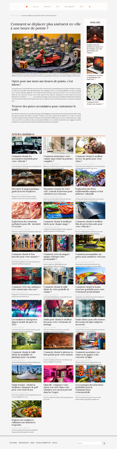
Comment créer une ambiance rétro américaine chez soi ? (26, 288)
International (47, 6)
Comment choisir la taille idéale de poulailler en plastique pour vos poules (24, 354)
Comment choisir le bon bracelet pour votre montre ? (25, 255)
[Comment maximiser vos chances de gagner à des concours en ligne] (90, 341)
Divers (81, 6)
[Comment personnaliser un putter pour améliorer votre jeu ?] (90, 243)
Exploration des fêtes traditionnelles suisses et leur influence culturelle (89, 191)
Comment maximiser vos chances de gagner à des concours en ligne (87, 354)
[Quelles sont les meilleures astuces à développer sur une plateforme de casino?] (95, 34)
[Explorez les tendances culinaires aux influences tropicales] (27, 409)
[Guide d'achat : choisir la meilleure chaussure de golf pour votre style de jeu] (27, 373)
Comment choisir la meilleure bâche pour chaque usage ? (58, 222)
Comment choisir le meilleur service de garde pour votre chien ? (89, 159)
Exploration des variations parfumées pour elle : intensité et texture (26, 224)
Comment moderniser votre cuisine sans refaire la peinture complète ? (58, 159)
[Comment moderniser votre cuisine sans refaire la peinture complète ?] (58, 145)
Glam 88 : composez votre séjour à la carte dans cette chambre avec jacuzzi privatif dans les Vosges (58, 389)
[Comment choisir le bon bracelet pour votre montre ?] (27, 243)
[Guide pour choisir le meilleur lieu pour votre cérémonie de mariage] (58, 308)
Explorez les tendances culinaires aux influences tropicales (23, 422)
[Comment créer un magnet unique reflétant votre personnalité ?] (58, 243)
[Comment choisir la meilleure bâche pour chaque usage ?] (58, 210)
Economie (35, 6)
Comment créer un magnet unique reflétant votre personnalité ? (57, 257)
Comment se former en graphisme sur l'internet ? (95, 77)
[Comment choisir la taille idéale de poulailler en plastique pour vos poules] (27, 341)
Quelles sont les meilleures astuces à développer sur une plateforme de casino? (95, 49)
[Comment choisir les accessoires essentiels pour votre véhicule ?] (27, 145)
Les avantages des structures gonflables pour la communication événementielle (89, 389)
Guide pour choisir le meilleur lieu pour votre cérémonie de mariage (58, 322)
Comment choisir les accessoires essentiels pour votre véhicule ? (25, 159)
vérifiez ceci (30, 97)
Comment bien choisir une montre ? (95, 103)
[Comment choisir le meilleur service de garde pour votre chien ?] (90, 145)
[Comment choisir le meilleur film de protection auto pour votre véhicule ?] (90, 210)
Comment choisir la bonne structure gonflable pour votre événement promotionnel (89, 289)
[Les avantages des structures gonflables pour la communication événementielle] (90, 373)
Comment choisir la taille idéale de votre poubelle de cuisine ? (56, 289)
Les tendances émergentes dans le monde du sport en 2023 (24, 322)
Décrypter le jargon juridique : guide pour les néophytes (26, 190)
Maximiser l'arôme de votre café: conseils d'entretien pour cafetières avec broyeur (58, 191)
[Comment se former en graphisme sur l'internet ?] (95, 65)
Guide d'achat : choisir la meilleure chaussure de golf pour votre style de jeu (25, 387)
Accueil (12, 15)
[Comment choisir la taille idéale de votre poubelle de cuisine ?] (58, 275)
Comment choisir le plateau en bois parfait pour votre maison (58, 353)
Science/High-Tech (69, 6)
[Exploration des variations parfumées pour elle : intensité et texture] (27, 210)
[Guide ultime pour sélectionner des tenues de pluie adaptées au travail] (90, 308)
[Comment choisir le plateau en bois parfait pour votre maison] (58, 341)
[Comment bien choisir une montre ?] (95, 91)
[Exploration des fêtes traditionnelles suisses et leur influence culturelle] (90, 178)
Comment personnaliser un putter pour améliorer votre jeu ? (90, 257)
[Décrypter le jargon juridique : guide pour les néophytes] (27, 178)
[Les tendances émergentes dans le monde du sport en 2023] (27, 308)
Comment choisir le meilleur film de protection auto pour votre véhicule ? (89, 224)
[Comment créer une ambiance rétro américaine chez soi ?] (27, 275)
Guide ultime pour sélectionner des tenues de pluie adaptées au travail (90, 322)
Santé (57, 6)
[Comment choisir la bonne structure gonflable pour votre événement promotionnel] (90, 275)
